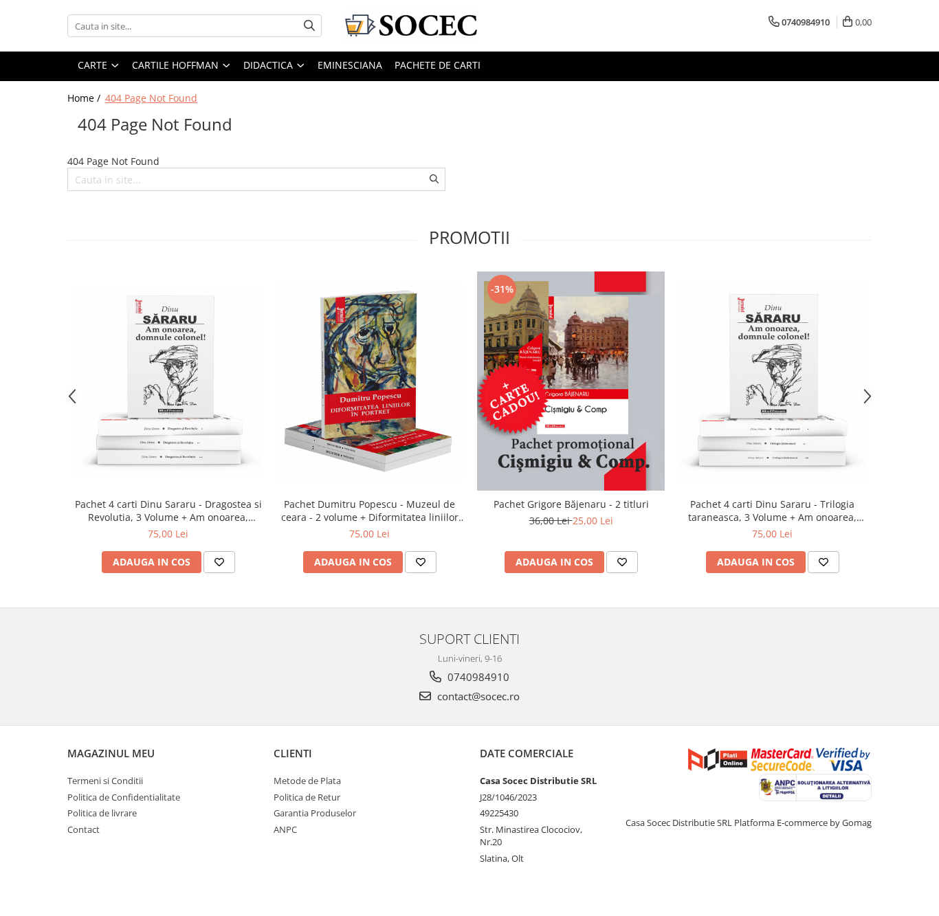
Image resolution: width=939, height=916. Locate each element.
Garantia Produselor (315, 813)
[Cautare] (309, 25)
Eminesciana (350, 64)
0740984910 (477, 677)
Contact (83, 829)
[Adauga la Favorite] (219, 562)
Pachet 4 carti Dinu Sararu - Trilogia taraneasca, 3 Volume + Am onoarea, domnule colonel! (772, 511)
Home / (85, 97)
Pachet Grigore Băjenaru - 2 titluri (571, 504)
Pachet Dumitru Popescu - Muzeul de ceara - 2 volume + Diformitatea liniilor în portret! (370, 511)
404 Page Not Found (151, 97)
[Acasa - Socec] (411, 25)
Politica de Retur (307, 797)
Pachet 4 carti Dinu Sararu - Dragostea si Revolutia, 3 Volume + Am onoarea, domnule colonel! (168, 511)
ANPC (285, 829)
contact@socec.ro (477, 696)
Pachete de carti (437, 64)
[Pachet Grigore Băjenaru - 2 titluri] (571, 381)
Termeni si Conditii (105, 780)
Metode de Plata (307, 780)
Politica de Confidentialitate (123, 797)
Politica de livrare (102, 813)
